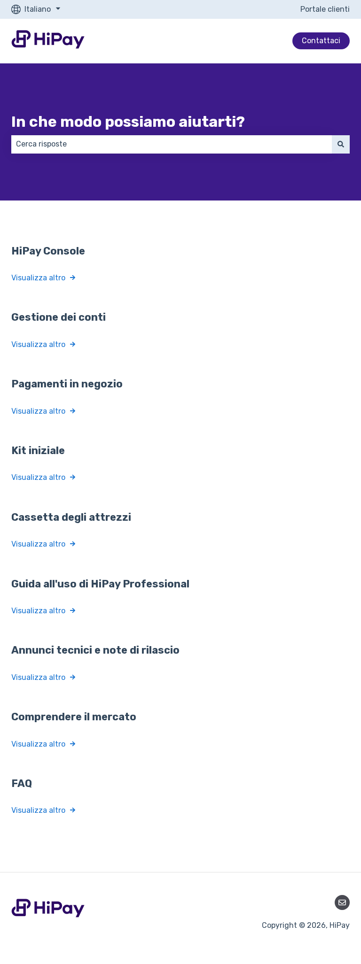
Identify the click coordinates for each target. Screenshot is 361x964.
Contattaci (321, 40)
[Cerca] (341, 144)
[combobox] (171, 144)
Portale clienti (325, 9)
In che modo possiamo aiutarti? (128, 122)
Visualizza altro (38, 277)
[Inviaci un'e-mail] (342, 902)
